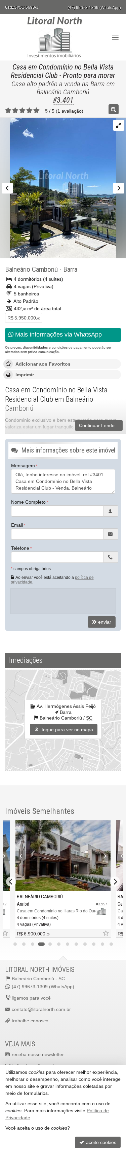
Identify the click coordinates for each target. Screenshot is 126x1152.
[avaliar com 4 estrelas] (29, 110)
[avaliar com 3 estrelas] (22, 110)
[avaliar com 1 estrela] (8, 110)
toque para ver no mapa (66, 729)
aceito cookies (100, 1142)
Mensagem (23, 465)
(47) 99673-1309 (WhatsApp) (94, 7)
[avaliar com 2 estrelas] (15, 110)
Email (17, 525)
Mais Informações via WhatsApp (57, 334)
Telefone (20, 548)
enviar (104, 622)
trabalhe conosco (30, 1020)
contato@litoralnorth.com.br (41, 1009)
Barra (70, 269)
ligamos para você (31, 998)
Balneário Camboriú (31, 269)
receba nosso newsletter (38, 1054)
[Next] (103, 856)
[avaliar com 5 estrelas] (36, 110)
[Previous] (22, 856)
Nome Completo (28, 502)
